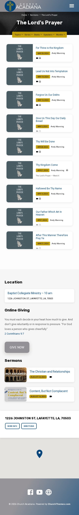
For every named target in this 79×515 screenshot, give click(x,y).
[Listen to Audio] (40, 58)
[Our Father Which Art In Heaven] (19, 217)
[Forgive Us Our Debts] (19, 100)
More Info (12, 426)
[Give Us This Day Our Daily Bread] (19, 123)
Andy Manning (58, 53)
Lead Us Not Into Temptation (52, 71)
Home (24, 15)
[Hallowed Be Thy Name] (19, 193)
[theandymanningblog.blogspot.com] (48, 492)
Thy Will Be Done (45, 141)
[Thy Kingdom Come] (19, 170)
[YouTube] (39, 492)
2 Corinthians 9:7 (14, 333)
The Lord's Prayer (50, 15)
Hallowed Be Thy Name (49, 188)
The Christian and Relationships (50, 371)
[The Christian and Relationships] (16, 375)
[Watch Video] (37, 58)
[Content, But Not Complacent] (16, 394)
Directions (29, 426)
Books (37, 35)
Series (28, 35)
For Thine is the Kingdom (50, 48)
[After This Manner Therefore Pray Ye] (19, 240)
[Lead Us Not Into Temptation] (19, 76)
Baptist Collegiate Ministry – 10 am (30, 293)
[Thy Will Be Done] (19, 146)
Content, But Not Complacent (49, 391)
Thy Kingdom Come (47, 165)
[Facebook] (30, 492)
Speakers (48, 35)
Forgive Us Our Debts (48, 94)
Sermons (34, 15)
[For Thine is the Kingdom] (19, 53)
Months (60, 35)
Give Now (17, 347)
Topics (18, 35)
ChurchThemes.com (59, 504)
